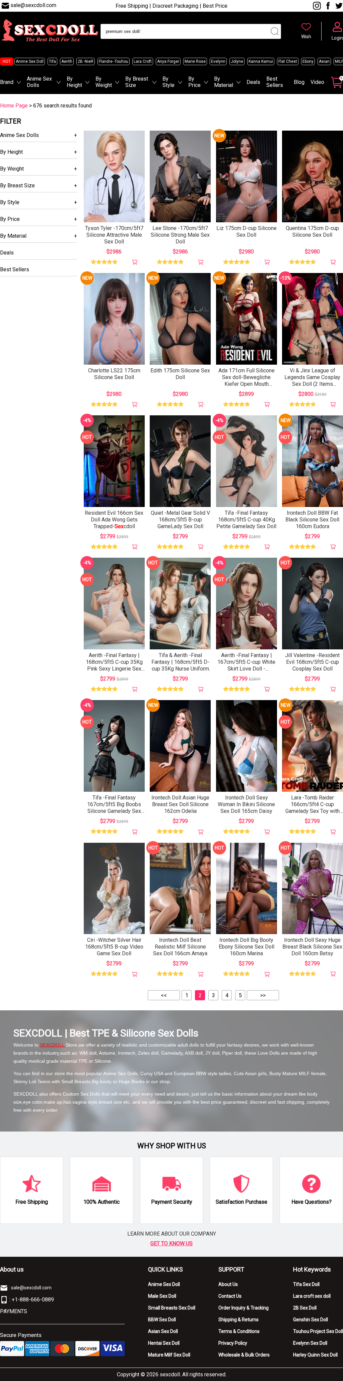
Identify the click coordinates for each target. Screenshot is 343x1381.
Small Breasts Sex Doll (171, 1307)
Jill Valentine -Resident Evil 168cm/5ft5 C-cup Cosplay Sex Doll (312, 662)
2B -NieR (85, 61)
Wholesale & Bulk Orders (244, 1354)
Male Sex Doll (162, 1296)
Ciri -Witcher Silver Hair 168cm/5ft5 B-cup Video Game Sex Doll (114, 947)
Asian (324, 61)
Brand (6, 82)
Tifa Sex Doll (306, 1284)
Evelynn (218, 61)
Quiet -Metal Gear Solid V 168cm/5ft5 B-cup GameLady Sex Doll (180, 520)
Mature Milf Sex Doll (169, 1354)
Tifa (52, 61)
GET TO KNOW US (171, 1243)
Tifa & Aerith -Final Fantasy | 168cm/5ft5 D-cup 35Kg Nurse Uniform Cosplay (180, 665)
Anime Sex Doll (30, 61)
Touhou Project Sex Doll (318, 1331)
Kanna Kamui (261, 61)
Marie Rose (195, 61)
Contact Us (230, 1296)
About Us (228, 1284)
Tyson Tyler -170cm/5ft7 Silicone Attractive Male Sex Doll (114, 235)
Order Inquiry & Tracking (243, 1307)
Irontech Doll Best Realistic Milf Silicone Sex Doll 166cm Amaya (180, 947)
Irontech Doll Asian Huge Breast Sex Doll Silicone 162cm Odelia (180, 804)
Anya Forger (168, 61)
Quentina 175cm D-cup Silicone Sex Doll (312, 231)
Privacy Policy (232, 1343)
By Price (194, 82)
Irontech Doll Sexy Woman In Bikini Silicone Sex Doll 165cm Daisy (246, 804)
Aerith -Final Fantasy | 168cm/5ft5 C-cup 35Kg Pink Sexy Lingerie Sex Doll (114, 665)
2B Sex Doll (305, 1307)
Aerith (66, 61)
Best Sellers (274, 82)
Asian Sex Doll (163, 1331)
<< (164, 995)
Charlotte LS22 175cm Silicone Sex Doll (114, 373)
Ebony (308, 61)
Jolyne (237, 61)
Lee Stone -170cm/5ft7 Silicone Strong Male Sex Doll (180, 235)
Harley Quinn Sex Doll (315, 1354)
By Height (74, 82)
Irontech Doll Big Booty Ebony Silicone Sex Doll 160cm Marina (246, 947)
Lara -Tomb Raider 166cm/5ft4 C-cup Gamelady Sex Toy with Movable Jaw (312, 807)
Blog (299, 82)
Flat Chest (287, 61)
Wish (306, 36)
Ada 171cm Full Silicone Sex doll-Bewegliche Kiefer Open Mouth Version (246, 380)
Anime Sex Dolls (39, 82)
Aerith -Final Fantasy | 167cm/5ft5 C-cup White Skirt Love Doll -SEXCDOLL (246, 665)
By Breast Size (136, 82)
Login (337, 38)
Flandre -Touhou (113, 61)
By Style (168, 82)
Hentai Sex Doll (164, 1343)
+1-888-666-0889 (33, 1299)
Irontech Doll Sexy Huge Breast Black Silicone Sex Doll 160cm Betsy (312, 947)
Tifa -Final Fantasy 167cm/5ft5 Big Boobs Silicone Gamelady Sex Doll (114, 807)
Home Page (14, 105)
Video (317, 82)
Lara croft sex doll (312, 1296)
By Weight (103, 82)
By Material (223, 82)
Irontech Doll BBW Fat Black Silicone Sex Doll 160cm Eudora (312, 520)
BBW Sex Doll (162, 1319)
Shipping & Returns (238, 1319)
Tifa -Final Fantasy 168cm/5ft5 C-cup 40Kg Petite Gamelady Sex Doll (246, 520)
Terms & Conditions (239, 1331)
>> (263, 995)
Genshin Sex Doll (310, 1319)
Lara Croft (143, 61)
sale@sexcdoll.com (33, 5)
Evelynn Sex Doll (310, 1343)
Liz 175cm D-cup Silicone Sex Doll (246, 231)
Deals (253, 82)
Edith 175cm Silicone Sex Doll (180, 373)
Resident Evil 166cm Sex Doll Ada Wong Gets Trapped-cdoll (114, 520)
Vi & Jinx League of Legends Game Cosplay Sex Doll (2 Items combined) (312, 380)
